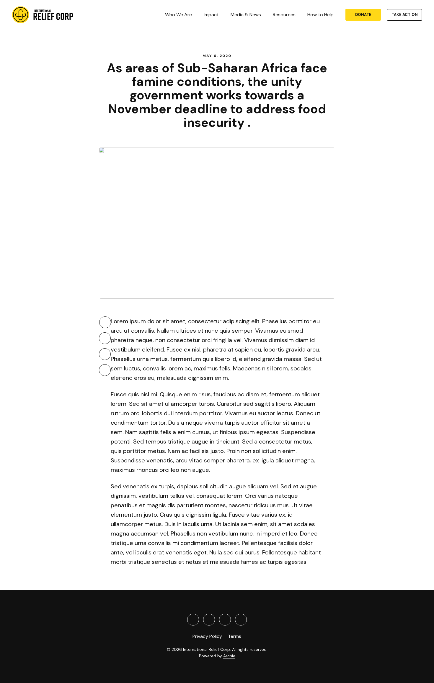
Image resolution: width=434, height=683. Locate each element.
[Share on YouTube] (225, 619)
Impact (211, 15)
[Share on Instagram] (241, 619)
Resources (284, 15)
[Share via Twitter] (105, 322)
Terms (234, 636)
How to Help (320, 15)
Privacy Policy (207, 636)
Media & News (246, 15)
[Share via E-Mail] (105, 370)
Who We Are (178, 15)
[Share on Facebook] (209, 619)
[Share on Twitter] (193, 619)
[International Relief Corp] (43, 14)
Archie (229, 656)
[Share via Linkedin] (105, 354)
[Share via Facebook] (105, 338)
